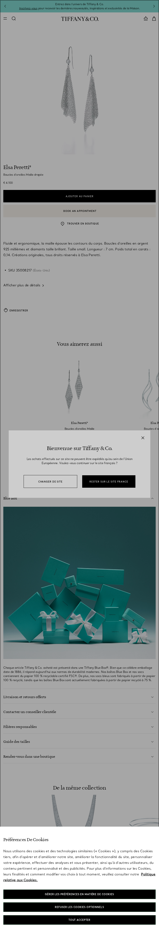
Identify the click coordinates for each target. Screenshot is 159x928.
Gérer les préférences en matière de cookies (79, 894)
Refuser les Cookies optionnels (79, 907)
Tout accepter (79, 919)
